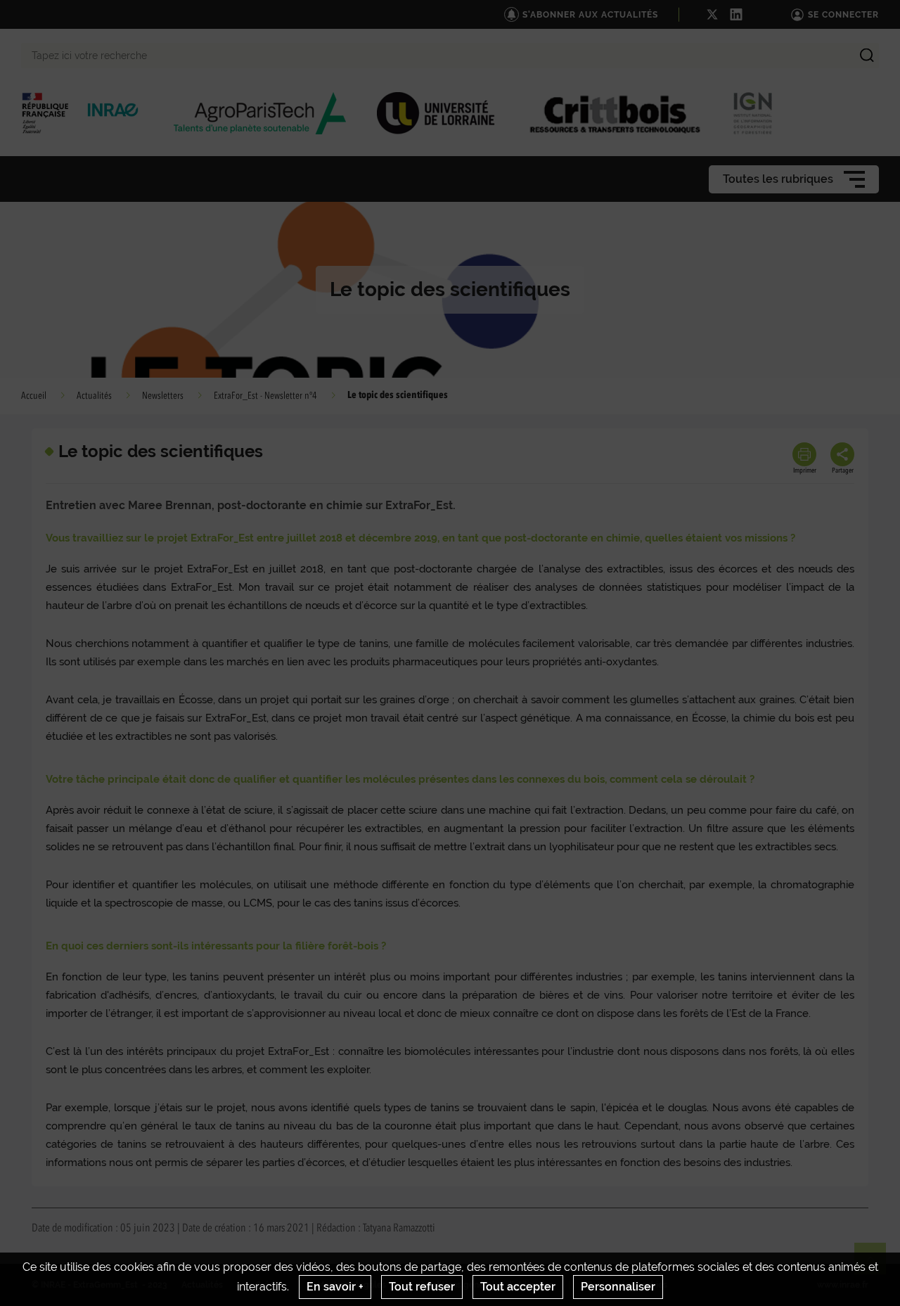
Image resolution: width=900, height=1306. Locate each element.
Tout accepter (517, 1286)
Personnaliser (618, 1286)
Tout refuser (422, 1286)
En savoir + (335, 1286)
